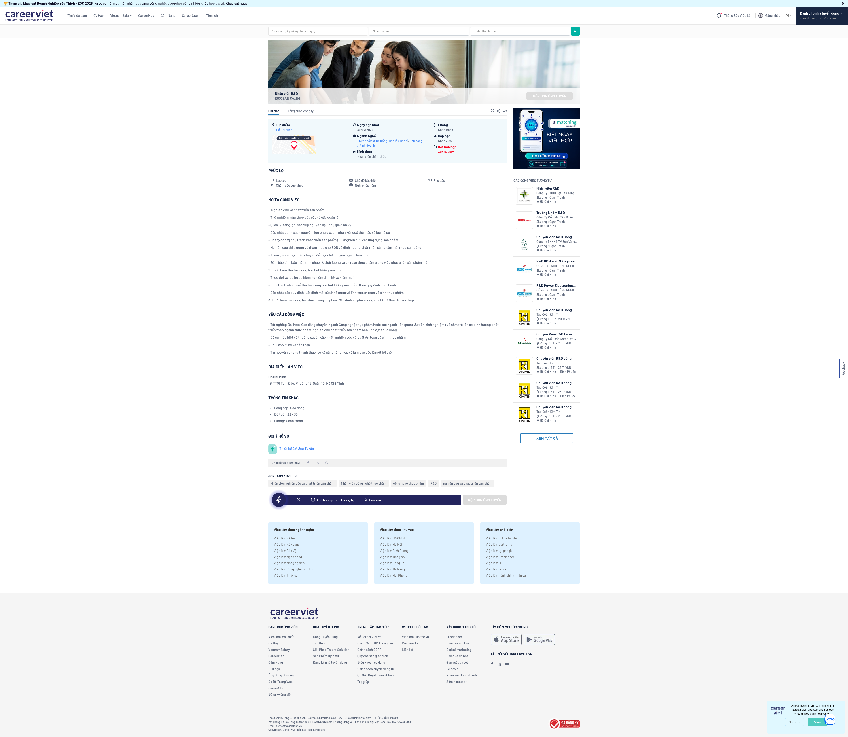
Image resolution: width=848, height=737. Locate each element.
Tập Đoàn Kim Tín (548, 314)
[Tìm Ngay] (575, 31)
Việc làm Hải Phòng (393, 575)
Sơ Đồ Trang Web (280, 682)
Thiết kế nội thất (458, 643)
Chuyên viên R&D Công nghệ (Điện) (554, 310)
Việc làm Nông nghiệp (289, 563)
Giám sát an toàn (458, 662)
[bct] (564, 723)
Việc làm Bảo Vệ (285, 551)
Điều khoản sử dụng (371, 662)
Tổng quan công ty (301, 111)
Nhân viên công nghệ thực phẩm (363, 483)
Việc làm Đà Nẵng (392, 569)
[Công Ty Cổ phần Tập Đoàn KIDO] (524, 220)
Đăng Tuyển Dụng (325, 637)
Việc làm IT (494, 563)
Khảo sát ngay (236, 3)
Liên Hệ (407, 650)
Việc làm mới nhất (281, 637)
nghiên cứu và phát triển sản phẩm (467, 483)
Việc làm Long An (392, 563)
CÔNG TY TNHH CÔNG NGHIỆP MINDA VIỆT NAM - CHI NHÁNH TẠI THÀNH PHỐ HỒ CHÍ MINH (556, 266)
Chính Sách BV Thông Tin (375, 643)
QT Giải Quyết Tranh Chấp (375, 675)
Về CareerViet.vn (369, 637)
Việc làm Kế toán (285, 538)
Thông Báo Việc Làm (738, 15)
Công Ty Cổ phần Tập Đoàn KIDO (554, 217)
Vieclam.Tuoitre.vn (415, 637)
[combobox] (318, 31)
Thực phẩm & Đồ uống (372, 141)
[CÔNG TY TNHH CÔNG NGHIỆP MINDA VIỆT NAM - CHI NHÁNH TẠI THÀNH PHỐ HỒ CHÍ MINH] (524, 268)
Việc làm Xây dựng (287, 544)
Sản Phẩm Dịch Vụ (326, 656)
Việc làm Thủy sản (286, 575)
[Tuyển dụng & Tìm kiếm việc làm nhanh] (29, 15)
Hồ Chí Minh (284, 130)
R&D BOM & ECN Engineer (556, 261)
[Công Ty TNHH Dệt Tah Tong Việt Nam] (524, 195)
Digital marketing (458, 650)
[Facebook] (492, 663)
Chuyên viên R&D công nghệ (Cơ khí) (554, 358)
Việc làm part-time (499, 544)
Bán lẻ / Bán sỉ (398, 141)
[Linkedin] (499, 663)
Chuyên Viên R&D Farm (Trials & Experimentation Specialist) (556, 334)
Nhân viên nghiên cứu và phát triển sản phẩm (302, 483)
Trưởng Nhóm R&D (550, 212)
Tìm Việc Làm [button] (77, 15)
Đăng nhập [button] (772, 15)
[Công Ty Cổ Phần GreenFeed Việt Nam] (524, 341)
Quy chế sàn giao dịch (372, 656)
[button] (843, 3)
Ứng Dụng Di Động (281, 675)
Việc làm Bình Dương (394, 551)
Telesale (452, 669)
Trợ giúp (363, 682)
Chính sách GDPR (369, 650)
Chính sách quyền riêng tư (375, 669)
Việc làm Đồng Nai (393, 557)
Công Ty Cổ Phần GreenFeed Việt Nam (555, 339)
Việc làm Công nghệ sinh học (294, 569)
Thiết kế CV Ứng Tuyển (296, 448)
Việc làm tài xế (496, 569)
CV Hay (98, 15)
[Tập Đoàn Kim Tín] (524, 317)
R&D (433, 483)
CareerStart (191, 15)
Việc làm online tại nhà (502, 538)
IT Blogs (274, 669)
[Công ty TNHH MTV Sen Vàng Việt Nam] (524, 244)
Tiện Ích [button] (212, 15)
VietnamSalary (121, 15)
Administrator (456, 682)
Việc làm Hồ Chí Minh (394, 538)
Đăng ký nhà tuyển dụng (330, 662)
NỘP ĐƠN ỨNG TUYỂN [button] (549, 96)
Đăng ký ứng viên (280, 694)
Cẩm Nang (168, 15)
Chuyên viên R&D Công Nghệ (554, 237)
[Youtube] (507, 663)
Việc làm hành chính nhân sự (506, 575)
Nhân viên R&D (547, 188)
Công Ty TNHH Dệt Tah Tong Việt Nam (555, 193)
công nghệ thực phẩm (408, 483)
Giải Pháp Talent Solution (331, 650)
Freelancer (454, 637)
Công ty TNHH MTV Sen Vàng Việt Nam (555, 242)
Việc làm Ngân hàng (288, 557)
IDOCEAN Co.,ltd (287, 98)
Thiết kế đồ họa (457, 656)
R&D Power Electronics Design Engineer (554, 285)
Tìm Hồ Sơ (320, 643)
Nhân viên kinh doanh (461, 675)
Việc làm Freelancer (500, 557)
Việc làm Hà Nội (391, 544)
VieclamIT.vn (411, 643)
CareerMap (146, 15)
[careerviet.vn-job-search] (506, 639)
